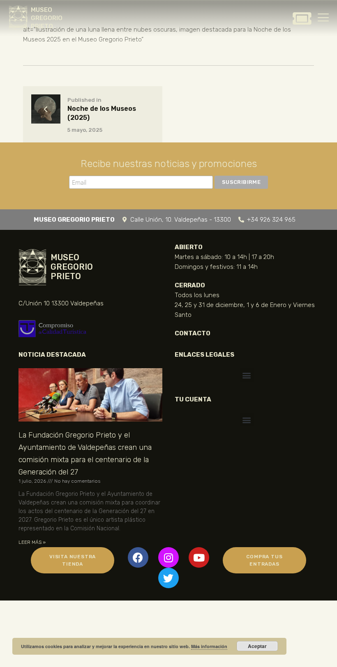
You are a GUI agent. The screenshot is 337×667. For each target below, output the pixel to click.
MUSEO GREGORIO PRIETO (46, 18)
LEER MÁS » (32, 542)
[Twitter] (168, 578)
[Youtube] (199, 557)
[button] (247, 375)
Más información (209, 646)
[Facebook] (138, 557)
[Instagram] (168, 557)
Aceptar (257, 646)
